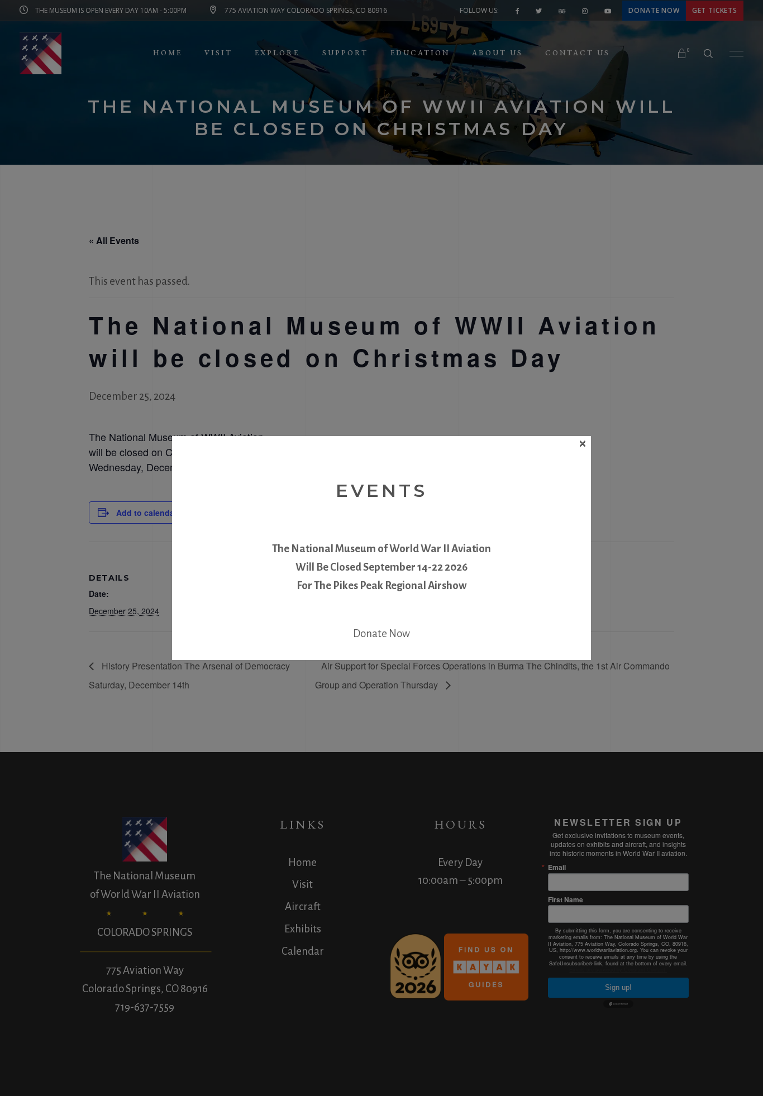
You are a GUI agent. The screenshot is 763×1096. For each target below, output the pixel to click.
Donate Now (381, 633)
